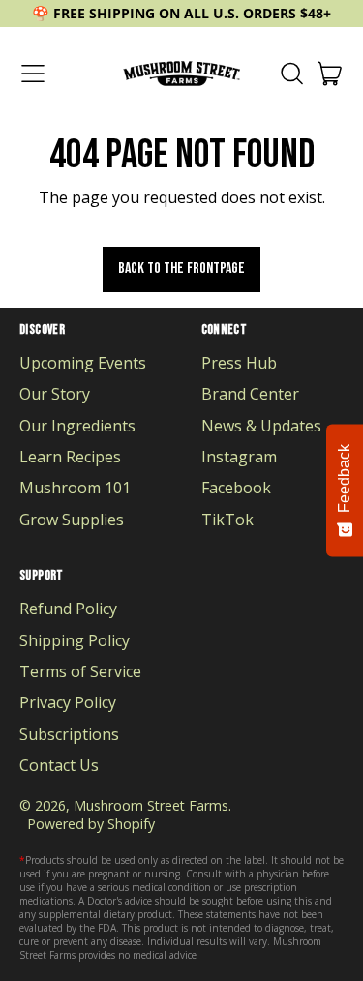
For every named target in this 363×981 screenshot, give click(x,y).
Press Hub (239, 362)
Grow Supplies (71, 519)
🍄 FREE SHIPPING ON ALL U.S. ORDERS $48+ (181, 13)
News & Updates (261, 425)
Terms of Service (80, 671)
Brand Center (250, 393)
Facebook (236, 487)
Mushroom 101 (75, 487)
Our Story (54, 393)
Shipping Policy (74, 640)
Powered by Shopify (91, 824)
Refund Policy (68, 608)
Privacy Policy (67, 702)
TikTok (227, 519)
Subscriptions (69, 734)
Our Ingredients (77, 425)
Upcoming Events (82, 362)
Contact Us (59, 765)
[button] (291, 73)
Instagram (239, 456)
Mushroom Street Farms (151, 805)
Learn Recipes (70, 456)
